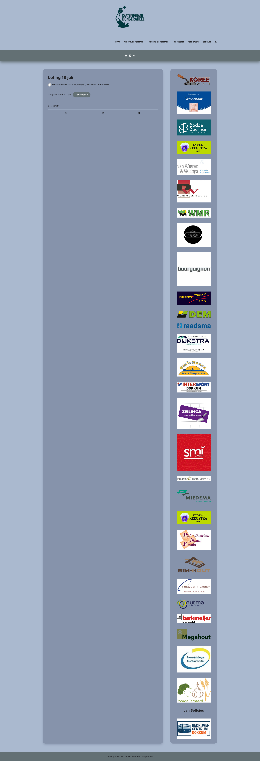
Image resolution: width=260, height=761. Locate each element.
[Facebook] (126, 56)
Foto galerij (193, 42)
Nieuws (117, 42)
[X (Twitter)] (103, 112)
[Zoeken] (216, 42)
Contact (207, 42)
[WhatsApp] (139, 112)
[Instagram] (130, 56)
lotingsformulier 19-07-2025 (59, 95)
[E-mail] (134, 56)
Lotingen (91, 85)
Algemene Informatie (158, 42)
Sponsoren (179, 42)
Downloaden (82, 94)
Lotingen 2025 (103, 85)
